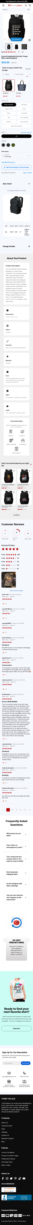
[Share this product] (22, 52)
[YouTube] (24, 1178)
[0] (30, 6)
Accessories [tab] (19, 74)
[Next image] (30, 46)
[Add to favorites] (14, 471)
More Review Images (16, 590)
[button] (19, 52)
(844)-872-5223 (24, 1076)
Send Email (25, 1063)
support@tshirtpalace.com (9, 1076)
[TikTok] (19, 1178)
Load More (16, 515)
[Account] (26, 6)
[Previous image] (3, 46)
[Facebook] (2, 1178)
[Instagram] (7, 1178)
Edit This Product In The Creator (17, 167)
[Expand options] (28, 155)
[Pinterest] (15, 1178)
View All (28, 69)
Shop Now (16, 1028)
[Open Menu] (3, 6)
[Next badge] (28, 940)
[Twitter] (11, 1178)
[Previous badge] (5, 940)
